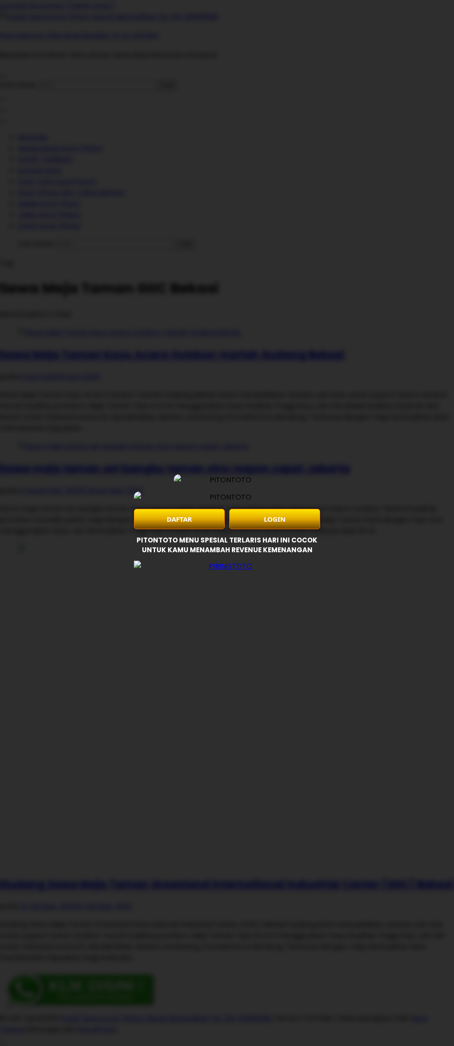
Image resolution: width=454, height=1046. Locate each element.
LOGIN (275, 519)
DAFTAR (179, 519)
